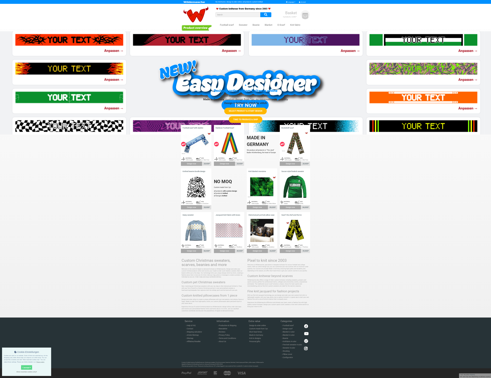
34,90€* (273, 251)
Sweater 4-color (289, 348)
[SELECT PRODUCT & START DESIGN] (245, 114)
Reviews (222, 332)
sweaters (244, 95)
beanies (256, 95)
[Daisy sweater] (196, 230)
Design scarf (288, 329)
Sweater (243, 25)
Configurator (288, 357)
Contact (190, 329)
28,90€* (207, 164)
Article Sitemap (193, 335)
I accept (26, 367)
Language (290, 2)
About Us (222, 341)
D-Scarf (281, 25)
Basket (291, 13)
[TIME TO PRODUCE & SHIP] (245, 122)
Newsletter (223, 329)
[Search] (265, 14)
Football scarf (227, 25)
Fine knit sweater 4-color (292, 345)
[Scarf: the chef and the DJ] (295, 230)
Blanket (268, 25)
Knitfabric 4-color (289, 341)
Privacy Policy (224, 335)
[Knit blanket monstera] (262, 186)
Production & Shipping (227, 325)
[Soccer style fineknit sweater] (295, 186)
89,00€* (273, 207)
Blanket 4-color (289, 335)
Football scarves (228, 95)
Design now (191, 164)
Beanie (256, 25)
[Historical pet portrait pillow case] (262, 230)
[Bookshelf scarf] (295, 143)
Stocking (286, 351)
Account (303, 2)
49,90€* (240, 251)
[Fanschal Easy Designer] (245, 83)
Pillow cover (287, 354)
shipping (472, 374)
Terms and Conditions (227, 338)
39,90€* (306, 251)
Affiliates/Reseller (194, 341)
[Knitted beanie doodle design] (196, 186)
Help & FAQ (191, 325)
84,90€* (306, 207)
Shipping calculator (194, 332)
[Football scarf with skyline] (196, 143)
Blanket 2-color (289, 332)
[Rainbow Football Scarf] (229, 143)
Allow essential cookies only (26, 372)
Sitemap (190, 338)
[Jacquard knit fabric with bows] (229, 230)
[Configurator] (197, 28)
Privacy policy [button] (40, 362)
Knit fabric (295, 25)
